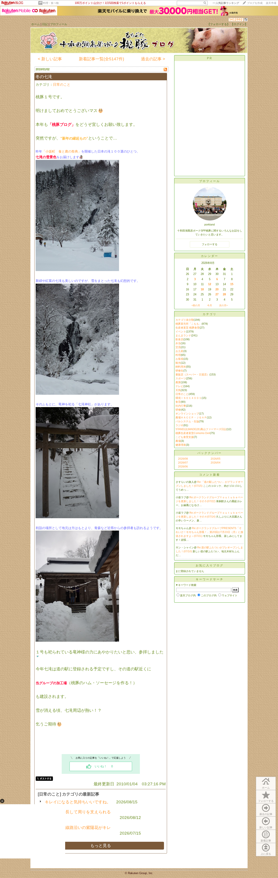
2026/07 (183, 462)
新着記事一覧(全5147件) (101, 59)
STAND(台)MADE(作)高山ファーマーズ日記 (201, 429)
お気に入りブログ (209, 565)
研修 (178, 409)
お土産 (179, 351)
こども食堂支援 (184, 437)
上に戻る (266, 853)
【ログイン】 (239, 24)
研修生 (179, 370)
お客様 (179, 358)
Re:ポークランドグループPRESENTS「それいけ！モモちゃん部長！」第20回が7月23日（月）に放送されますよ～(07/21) (209, 532)
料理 (178, 355)
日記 (45, 24)
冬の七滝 (44, 76)
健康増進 (180, 444)
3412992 (236, 19)
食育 (178, 401)
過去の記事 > (153, 59)
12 (209, 284)
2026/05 (215, 458)
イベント (180, 331)
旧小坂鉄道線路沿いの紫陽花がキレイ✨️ (78, 830)
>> (226, 3)
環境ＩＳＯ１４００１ (188, 398)
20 (216, 289)
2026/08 (183, 458)
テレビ (179, 386)
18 (202, 289)
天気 (178, 390)
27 (216, 294)
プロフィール (58, 24)
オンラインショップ (187, 413)
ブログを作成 (255, 3)
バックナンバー (209, 453)
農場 (178, 440)
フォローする (266, 800)
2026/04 (215, 462)
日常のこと (61, 84)
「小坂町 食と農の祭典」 (61, 151)
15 (231, 284)
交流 (178, 347)
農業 (178, 382)
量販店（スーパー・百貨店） (192, 374)
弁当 (178, 343)
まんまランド (183, 335)
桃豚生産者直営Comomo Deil (192, 433)
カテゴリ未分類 (184, 319)
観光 (178, 362)
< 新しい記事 (50, 59)
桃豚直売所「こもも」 (188, 323)
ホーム (35, 24)
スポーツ (180, 378)
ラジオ (179, 425)
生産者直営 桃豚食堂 (187, 327)
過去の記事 (265, 814)
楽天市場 (271, 3)
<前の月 (196, 305)
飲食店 (179, 339)
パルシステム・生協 (187, 421)
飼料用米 (180, 366)
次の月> (223, 305)
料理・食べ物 (51, 3)
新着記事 (266, 840)
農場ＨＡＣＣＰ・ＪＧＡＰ (191, 417)
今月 (209, 305)
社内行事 (180, 405)
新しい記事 (265, 827)
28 (224, 294)
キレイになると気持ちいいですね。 (78, 802)
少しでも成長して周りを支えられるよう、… (78, 815)
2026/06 (183, 466)
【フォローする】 (218, 24)
